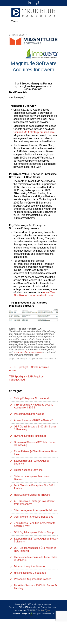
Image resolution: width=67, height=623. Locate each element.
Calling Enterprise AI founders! (31, 398)
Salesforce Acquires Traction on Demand (32, 478)
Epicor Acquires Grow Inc (28, 469)
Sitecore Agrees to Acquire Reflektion (35, 510)
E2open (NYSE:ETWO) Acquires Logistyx (31, 462)
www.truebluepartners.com (28, 352)
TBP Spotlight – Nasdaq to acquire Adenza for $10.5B (33, 406)
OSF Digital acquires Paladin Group (34, 532)
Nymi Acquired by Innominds (30, 435)
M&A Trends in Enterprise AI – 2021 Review (34, 487)
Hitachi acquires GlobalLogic (30, 572)
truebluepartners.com (41, 604)
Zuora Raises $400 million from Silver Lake (35, 453)
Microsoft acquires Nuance (29, 566)
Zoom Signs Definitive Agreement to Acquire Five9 (34, 524)
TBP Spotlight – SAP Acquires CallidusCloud (26, 378)
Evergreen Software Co (43, 613)
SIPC (35, 610)
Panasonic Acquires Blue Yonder (32, 579)
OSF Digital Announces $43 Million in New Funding (35, 549)
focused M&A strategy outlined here (34, 132)
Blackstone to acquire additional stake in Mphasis (35, 559)
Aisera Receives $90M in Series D (33, 420)
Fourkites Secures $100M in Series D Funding (35, 587)
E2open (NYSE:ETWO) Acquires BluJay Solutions (36, 540)
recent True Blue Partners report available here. (34, 294)
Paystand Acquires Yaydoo (29, 413)
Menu (14, 21)
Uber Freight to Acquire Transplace (33, 516)
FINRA (29, 610)
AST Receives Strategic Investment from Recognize (34, 503)
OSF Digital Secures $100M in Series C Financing (35, 428)
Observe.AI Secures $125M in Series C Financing (35, 444)
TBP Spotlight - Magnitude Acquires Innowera (35, 358)
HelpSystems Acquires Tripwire (32, 494)
